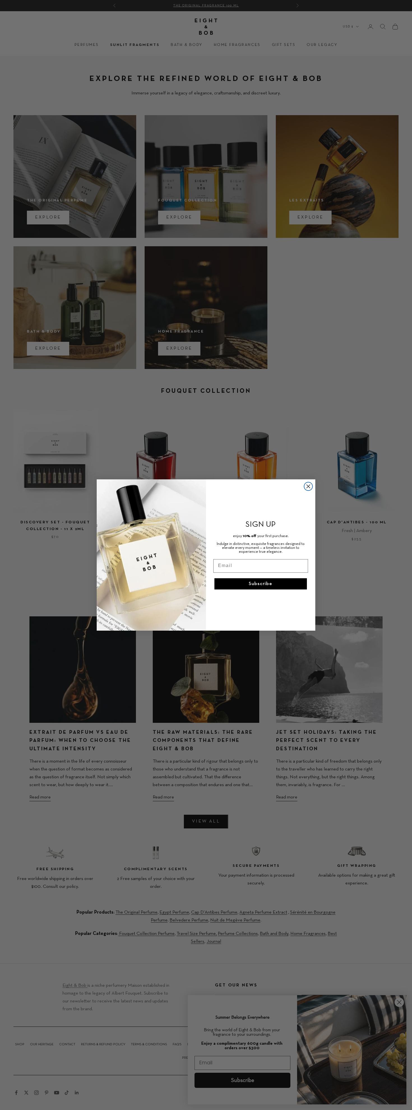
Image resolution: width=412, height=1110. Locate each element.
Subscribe (260, 584)
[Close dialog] (308, 486)
